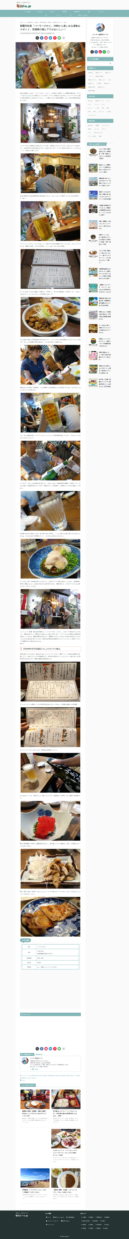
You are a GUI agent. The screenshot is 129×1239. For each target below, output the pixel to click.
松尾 (40, 1075)
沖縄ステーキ (98, 72)
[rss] (104, 52)
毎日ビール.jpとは (83, 15)
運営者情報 (71, 1217)
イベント (58, 15)
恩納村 (98, 1228)
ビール (28, 1075)
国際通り (107, 1217)
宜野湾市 (99, 1224)
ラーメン (96, 104)
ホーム (49, 1217)
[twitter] (37, 38)
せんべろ (96, 129)
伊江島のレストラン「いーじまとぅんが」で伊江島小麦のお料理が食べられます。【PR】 (65, 1113)
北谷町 (107, 1224)
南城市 (84, 1224)
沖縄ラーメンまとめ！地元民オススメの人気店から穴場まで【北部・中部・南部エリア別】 (105, 239)
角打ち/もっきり (98, 132)
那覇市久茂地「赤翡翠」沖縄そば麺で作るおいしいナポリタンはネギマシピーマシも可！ (34, 1113)
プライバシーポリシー (53, 1221)
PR (70, 15)
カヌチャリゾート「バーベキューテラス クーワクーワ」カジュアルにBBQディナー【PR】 (65, 1153)
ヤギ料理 (99, 83)
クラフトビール (106, 125)
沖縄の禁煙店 (91, 90)
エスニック (101, 111)
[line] (59, 38)
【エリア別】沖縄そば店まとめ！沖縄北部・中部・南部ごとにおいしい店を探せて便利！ (105, 153)
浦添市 (91, 1224)
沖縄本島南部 (51, 1075)
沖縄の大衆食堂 (99, 76)
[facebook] (41, 38)
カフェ (103, 104)
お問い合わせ (66, 1221)
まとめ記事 (27, 11)
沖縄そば (90, 72)
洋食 (89, 111)
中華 (94, 111)
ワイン (90, 132)
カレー (90, 104)
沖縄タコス (108, 72)
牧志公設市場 (62, 1075)
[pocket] (46, 38)
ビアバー (104, 129)
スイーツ (90, 108)
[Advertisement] (34, 1029)
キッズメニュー (92, 115)
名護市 (91, 1228)
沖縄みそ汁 (107, 83)
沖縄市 (84, 1228)
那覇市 (78, 1075)
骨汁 (109, 80)
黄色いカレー (102, 80)
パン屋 (97, 108)
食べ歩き (52, 11)
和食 (108, 108)
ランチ (108, 100)
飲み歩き (40, 11)
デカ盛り (109, 111)
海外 (89, 11)
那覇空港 (99, 1217)
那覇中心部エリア (71, 1075)
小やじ (23, 1080)
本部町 (106, 1228)
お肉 (103, 108)
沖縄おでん (91, 83)
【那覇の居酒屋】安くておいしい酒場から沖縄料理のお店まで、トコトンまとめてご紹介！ (105, 210)
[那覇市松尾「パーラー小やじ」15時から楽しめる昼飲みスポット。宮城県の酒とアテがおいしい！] (50, 38)
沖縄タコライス (92, 80)
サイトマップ (50, 1224)
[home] (37, 1069)
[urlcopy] (63, 38)
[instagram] (35, 1069)
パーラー (24, 1075)
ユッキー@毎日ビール (48, 33)
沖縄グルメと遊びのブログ (22, 1213)
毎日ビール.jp (22, 1215)
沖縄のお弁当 (91, 87)
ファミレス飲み (92, 136)
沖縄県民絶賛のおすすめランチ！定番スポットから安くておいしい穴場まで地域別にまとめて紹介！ (105, 273)
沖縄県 (57, 1075)
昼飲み (37, 1075)
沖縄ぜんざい (101, 87)
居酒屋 (32, 1075)
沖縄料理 (64, 11)
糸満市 (103, 1221)
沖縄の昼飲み (28, 95)
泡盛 (100, 136)
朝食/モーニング (99, 100)
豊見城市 (95, 1221)
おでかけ (101, 11)
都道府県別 (77, 11)
